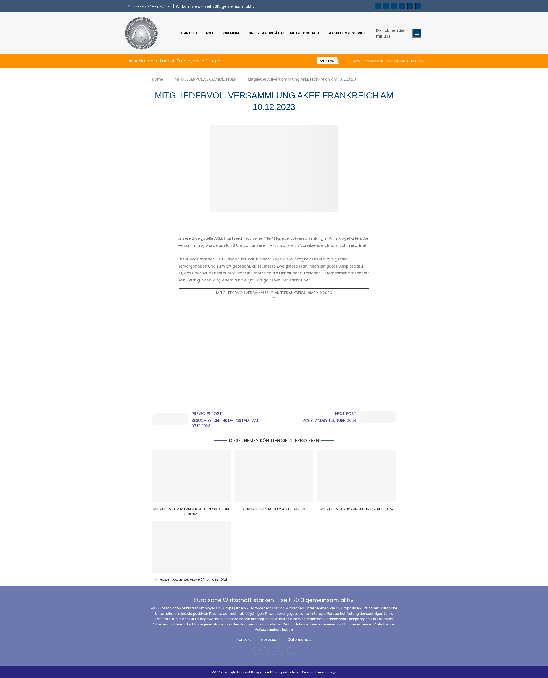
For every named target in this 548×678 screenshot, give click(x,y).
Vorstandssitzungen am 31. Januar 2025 (274, 509)
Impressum (269, 639)
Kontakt (244, 639)
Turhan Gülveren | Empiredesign (314, 672)
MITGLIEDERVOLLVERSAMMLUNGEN (206, 79)
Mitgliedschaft (304, 33)
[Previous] (343, 60)
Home (157, 79)
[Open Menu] (416, 33)
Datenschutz (300, 639)
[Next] (348, 60)
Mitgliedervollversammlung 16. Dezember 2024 (356, 509)
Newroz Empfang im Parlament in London (391, 60)
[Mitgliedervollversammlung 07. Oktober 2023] (191, 547)
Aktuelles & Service (347, 33)
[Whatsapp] (418, 6)
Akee (210, 33)
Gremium (231, 33)
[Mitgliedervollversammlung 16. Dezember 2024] (356, 476)
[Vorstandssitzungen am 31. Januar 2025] (274, 476)
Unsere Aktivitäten (266, 33)
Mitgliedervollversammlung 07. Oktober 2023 (191, 579)
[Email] (410, 6)
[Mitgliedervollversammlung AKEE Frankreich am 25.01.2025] (191, 476)
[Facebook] (378, 6)
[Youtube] (402, 6)
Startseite (189, 33)
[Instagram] (394, 6)
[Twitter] (386, 6)
